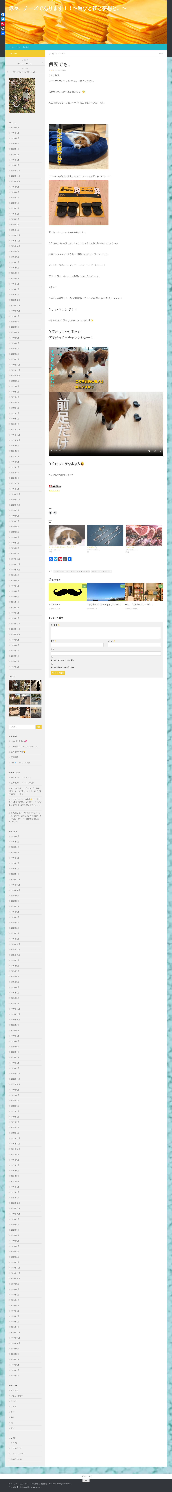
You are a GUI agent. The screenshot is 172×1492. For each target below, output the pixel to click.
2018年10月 (15, 634)
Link (18, 47)
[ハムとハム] (144, 535)
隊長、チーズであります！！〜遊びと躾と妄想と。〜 (68, 8)
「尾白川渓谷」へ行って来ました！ (25, 746)
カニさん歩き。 (17, 788)
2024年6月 (15, 268)
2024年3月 (15, 284)
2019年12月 (15, 559)
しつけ (51, 53)
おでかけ (14, 1390)
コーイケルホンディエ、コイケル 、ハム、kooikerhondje (72, 571)
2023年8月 (15, 322)
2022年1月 (15, 424)
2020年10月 (15, 505)
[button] (14, 686)
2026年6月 (15, 138)
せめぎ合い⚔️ (92, 547)
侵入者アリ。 (16, 777)
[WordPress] (2, 28)
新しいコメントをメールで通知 (62, 660)
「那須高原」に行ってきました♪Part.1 (104, 604)
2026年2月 (15, 160)
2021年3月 (15, 478)
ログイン (14, 1443)
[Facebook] (2, 14)
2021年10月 (15, 440)
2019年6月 (15, 591)
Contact (26, 47)
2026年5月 (15, 144)
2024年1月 (15, 295)
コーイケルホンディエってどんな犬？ (62, 547)
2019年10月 (15, 570)
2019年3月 (15, 607)
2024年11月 (15, 241)
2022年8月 (15, 386)
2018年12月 (15, 624)
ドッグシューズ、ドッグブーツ (101, 571)
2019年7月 (15, 586)
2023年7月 (15, 327)
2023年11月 (15, 305)
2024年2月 (15, 289)
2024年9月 (15, 251)
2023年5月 (15, 338)
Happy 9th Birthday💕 (19, 741)
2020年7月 (15, 521)
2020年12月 (15, 494)
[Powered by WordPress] (17, 1487)
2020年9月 (15, 510)
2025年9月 (15, 187)
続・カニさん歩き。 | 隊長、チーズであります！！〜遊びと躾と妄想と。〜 (25, 791)
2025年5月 (15, 208)
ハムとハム (130, 547)
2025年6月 (15, 203)
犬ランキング (54, 490)
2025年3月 (15, 219)
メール (111, 641)
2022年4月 (15, 408)
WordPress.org (16, 1459)
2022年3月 (15, 413)
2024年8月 (15, 257)
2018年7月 (15, 651)
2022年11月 (15, 370)
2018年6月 (15, 656)
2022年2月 (15, 419)
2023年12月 (15, 300)
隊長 (52, 71)
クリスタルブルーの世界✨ (21, 799)
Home (11, 47)
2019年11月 (15, 564)
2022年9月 (15, 381)
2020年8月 (15, 516)
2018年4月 (15, 667)
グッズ (59, 53)
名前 (53, 641)
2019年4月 (15, 602)
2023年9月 (15, 316)
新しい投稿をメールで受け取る (62, 667)
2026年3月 (15, 154)
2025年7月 (15, 197)
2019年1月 (15, 618)
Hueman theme (37, 1487)
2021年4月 (15, 473)
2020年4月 (15, 537)
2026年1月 (15, 165)
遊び (12, 1428)
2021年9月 (15, 446)
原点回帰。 (15, 757)
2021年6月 (15, 462)
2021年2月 (15, 483)
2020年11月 (15, 500)
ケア (12, 1412)
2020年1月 (15, 553)
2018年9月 (15, 640)
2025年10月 (15, 181)
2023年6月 (15, 332)
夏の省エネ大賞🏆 (18, 752)
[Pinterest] (2, 24)
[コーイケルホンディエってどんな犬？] (67, 535)
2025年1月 (15, 230)
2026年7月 (15, 133)
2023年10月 (15, 311)
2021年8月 (15, 451)
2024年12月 (15, 235)
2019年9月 (15, 575)
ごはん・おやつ (17, 1396)
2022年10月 (15, 375)
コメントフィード (18, 1454)
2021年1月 (15, 489)
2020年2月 (15, 548)
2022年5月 (15, 402)
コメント (55, 625)
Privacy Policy (86, 1476)
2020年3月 (15, 543)
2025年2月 (15, 224)
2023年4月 (15, 343)
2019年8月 (15, 580)
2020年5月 (15, 532)
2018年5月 (15, 661)
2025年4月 (15, 214)
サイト (53, 649)
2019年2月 (15, 613)
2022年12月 (15, 365)
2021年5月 (15, 467)
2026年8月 (15, 127)
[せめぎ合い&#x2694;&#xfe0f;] (105, 535)
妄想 (12, 1417)
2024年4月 (15, 278)
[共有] (2, 33)
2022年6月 (15, 397)
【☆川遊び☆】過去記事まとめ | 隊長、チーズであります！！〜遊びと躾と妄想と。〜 (25, 802)
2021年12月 (15, 429)
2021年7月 (15, 456)
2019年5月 (15, 597)
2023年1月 (15, 359)
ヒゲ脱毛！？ (54, 604)
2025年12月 (15, 171)
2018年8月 (15, 645)
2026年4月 (15, 149)
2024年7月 (15, 262)
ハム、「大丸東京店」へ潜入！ (139, 604)
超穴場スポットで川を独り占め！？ (25, 813)
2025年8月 (15, 192)
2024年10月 (15, 246)
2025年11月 (15, 176)
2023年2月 (15, 354)
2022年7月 (15, 392)
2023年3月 (15, 349)
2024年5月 (15, 273)
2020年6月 (15, 526)
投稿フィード (16, 1448)
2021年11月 (15, 435)
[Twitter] (2, 19)
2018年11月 (15, 629)
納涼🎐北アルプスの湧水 (21, 763)
